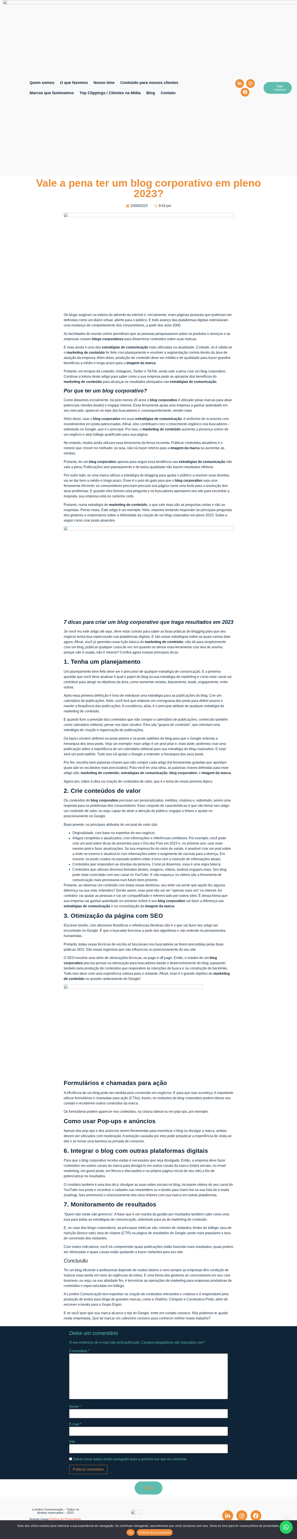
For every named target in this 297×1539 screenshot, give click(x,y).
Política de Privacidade (65, 1519)
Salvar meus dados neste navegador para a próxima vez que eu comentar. (130, 1459)
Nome (75, 1406)
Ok (131, 1532)
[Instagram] (250, 83)
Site (72, 1441)
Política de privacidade (154, 1532)
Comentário (79, 1351)
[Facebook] (245, 92)
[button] (286, 1527)
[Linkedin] (239, 83)
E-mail (75, 1424)
